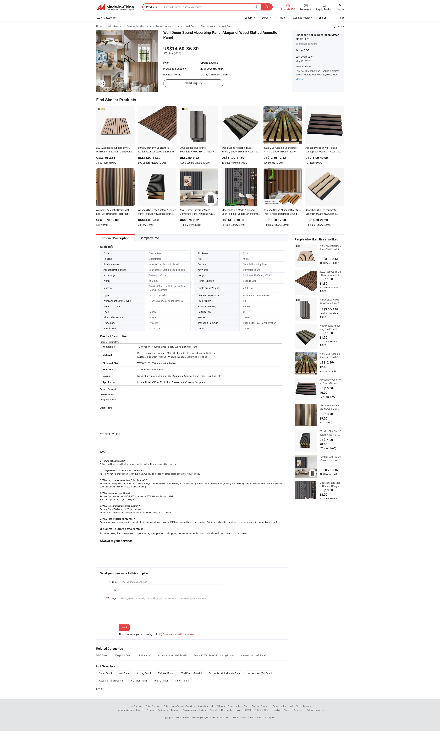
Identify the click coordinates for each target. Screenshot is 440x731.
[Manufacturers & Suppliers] (115, 7)
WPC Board (102, 655)
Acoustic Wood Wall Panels (172, 655)
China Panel (105, 673)
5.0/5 (306, 50)
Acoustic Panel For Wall (111, 680)
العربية (238, 710)
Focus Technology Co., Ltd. (197, 717)
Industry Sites (242, 706)
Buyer (265, 17)
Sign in (340, 9)
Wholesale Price (224, 706)
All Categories (108, 17)
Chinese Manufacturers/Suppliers (179, 706)
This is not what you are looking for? (138, 634)
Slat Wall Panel (139, 680)
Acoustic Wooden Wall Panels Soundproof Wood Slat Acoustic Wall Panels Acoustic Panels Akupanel (330, 381)
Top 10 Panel (161, 680)
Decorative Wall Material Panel (225, 673)
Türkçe (287, 710)
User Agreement (239, 717)
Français (175, 710)
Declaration (255, 717)
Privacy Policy (271, 717)
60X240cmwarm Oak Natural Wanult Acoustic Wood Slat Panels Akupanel (330, 273)
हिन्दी (266, 710)
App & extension (301, 17)
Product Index (279, 706)
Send (124, 627)
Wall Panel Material (191, 673)
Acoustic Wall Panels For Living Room (214, 655)
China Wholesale (206, 706)
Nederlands (226, 710)
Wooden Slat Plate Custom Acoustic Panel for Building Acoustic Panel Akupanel (330, 433)
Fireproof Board (123, 655)
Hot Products (136, 706)
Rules (341, 17)
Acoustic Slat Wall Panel (253, 655)
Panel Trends (182, 680)
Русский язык (189, 710)
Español (150, 710)
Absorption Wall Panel (260, 673)
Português (163, 710)
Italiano (202, 710)
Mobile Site (294, 706)
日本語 (258, 710)
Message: (111, 598)
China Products (153, 706)
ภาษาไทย (276, 710)
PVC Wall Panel (166, 673)
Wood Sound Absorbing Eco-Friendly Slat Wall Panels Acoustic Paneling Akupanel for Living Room (330, 327)
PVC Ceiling (145, 655)
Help (282, 17)
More (298, 79)
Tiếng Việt (298, 710)
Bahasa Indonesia (315, 710)
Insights (307, 706)
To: (115, 590)
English (139, 710)
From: (113, 582)
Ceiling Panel (144, 673)
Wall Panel (124, 673)
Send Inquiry (193, 83)
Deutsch (214, 710)
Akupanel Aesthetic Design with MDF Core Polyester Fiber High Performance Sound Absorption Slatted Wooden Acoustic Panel (330, 407)
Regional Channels (260, 706)
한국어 (248, 710)
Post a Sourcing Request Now (177, 634)
